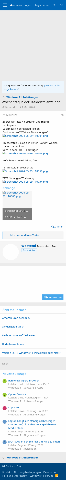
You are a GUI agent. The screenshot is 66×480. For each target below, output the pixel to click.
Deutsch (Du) (13, 466)
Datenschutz (50, 472)
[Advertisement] (33, 45)
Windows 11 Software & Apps (25, 387)
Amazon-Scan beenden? (16, 317)
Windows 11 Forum (41, 475)
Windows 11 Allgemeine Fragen (27, 414)
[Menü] (5, 5)
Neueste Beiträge (14, 374)
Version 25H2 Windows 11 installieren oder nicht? (31, 352)
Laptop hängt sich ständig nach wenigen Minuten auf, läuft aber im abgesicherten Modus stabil (32, 424)
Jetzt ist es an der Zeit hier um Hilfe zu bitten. (34, 441)
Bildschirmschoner (13, 344)
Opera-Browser (17, 394)
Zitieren (58, 226)
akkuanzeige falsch (13, 326)
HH (58, 246)
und (25, 235)
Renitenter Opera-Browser (23, 380)
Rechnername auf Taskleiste (18, 335)
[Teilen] (62, 115)
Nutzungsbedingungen (27, 472)
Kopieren (13, 407)
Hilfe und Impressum (14, 475)
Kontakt (6, 472)
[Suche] (61, 5)
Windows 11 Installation (22, 448)
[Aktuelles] (54, 5)
